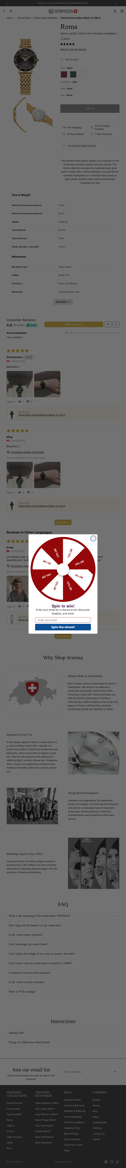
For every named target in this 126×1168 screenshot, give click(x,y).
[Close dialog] (93, 538)
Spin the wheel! (63, 627)
